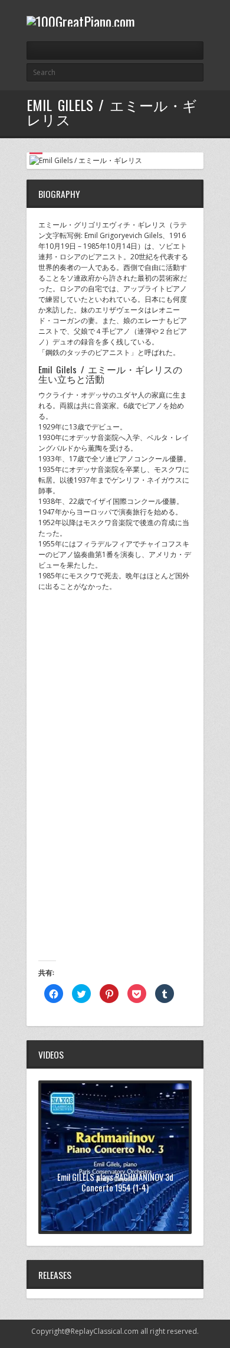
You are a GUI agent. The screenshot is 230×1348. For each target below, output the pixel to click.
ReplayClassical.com (105, 1331)
